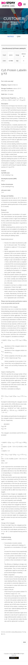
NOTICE (10, 36)
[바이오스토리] (8, 4)
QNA (19, 36)
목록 (24, 642)
